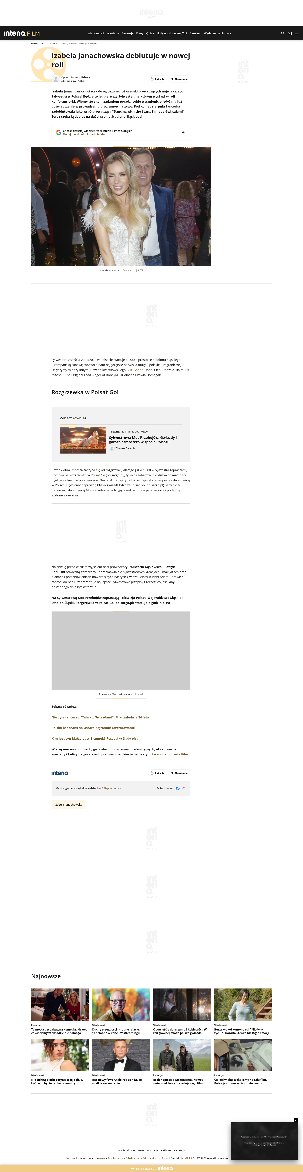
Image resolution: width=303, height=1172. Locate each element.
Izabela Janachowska (68, 805)
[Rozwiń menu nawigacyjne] (296, 33)
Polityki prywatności (136, 1158)
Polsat (95, 475)
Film (43, 43)
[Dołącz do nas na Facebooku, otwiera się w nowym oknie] (178, 788)
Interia (34, 43)
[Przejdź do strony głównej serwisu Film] (33, 33)
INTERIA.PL (189, 1158)
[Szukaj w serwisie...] (282, 33)
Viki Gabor (135, 370)
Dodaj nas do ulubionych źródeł (97, 134)
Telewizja (53, 43)
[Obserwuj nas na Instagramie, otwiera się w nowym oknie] (183, 788)
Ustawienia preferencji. (158, 1158)
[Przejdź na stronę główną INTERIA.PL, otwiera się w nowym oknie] (15, 33)
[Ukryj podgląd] (296, 1120)
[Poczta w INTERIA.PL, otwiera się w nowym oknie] (289, 33)
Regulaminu (114, 1158)
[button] (95, 33)
